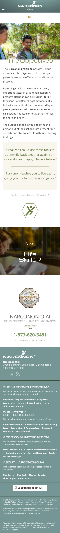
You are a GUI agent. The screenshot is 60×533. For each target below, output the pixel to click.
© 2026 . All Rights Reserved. (20, 500)
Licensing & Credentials (15, 478)
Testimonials (17, 406)
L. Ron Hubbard (22, 431)
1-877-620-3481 (30, 335)
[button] (30, 489)
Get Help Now (30, 325)
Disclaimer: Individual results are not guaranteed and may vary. (28, 504)
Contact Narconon (37, 453)
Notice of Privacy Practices (41, 502)
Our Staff (22, 475)
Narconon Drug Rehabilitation (19, 399)
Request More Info (15, 453)
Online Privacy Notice (48, 500)
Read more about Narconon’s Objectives (29, 195)
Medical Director (37, 475)
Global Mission (30, 424)
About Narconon (11, 424)
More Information (12, 449)
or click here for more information (30, 340)
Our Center (9, 475)
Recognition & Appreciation (25, 427)
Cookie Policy (10, 502)
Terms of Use (23, 502)
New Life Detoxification (30, 403)
